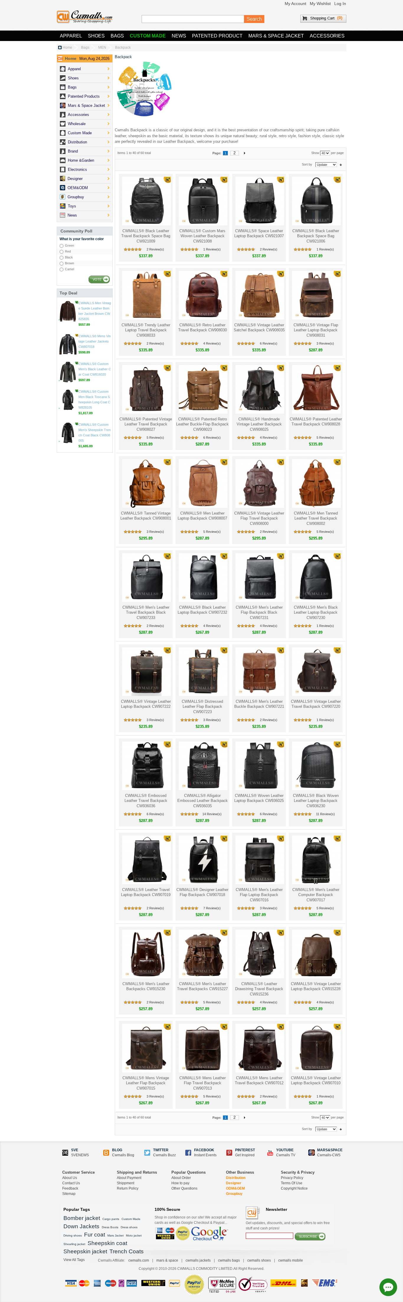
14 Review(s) (212, 814)
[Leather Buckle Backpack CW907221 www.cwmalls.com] (259, 671)
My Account (295, 3)
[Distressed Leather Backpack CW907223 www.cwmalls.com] (202, 671)
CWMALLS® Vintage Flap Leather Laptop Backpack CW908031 (316, 330)
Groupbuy (234, 1194)
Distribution (235, 1178)
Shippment (125, 1183)
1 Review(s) (212, 249)
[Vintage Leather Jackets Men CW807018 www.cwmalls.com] (68, 377)
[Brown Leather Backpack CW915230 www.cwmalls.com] (146, 954)
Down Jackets (81, 1226)
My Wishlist (320, 3)
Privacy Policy (292, 1178)
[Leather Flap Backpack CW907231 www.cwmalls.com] (259, 577)
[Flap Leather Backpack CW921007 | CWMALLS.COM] (259, 201)
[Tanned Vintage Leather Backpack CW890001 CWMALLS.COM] (146, 483)
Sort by (307, 164)
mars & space (167, 1260)
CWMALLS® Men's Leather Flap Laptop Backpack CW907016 (259, 894)
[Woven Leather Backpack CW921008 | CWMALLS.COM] (202, 201)
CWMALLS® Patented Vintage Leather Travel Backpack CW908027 (145, 424)
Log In (340, 3)
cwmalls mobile (290, 1260)
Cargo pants (110, 1219)
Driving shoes (72, 1235)
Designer (233, 1183)
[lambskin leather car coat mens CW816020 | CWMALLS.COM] (68, 405)
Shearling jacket (74, 1244)
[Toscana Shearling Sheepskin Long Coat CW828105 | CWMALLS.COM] (68, 432)
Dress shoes (129, 1227)
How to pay (180, 1183)
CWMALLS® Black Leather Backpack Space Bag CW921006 (315, 236)
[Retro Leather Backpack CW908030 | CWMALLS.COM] (202, 295)
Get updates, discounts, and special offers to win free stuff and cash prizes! (288, 1225)
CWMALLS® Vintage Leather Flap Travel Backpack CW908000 (259, 518)
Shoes (96, 35)
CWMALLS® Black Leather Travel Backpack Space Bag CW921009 (145, 236)
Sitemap (69, 1194)
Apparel (71, 35)
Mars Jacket (115, 1235)
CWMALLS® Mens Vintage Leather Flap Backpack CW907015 (145, 1083)
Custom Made (148, 35)
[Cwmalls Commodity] (85, 17)
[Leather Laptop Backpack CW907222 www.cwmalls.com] (146, 671)
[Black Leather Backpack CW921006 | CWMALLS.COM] (316, 201)
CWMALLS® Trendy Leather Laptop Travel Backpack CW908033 (146, 330)
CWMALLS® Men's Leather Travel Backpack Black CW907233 (145, 612)
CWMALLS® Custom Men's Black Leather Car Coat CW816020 (94, 402)
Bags (117, 35)
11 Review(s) (325, 814)
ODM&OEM (235, 1188)
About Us (69, 1178)
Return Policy (127, 1188)
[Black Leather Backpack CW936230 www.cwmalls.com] (316, 765)
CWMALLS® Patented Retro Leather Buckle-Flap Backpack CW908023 (202, 424)
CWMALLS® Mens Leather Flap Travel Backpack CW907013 (202, 1083)
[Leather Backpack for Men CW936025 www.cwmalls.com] (259, 765)
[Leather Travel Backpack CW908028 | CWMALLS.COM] (316, 389)
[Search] (254, 19)
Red (68, 251)
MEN (102, 47)
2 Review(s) (155, 249)
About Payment (129, 1178)
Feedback (70, 1188)
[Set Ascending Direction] (341, 164)
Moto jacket (134, 1235)
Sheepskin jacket (85, 1251)
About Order (181, 1178)
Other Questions (184, 1188)
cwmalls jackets (198, 1260)
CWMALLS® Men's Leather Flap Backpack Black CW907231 (259, 612)
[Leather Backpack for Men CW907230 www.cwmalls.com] (316, 577)
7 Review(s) (212, 908)
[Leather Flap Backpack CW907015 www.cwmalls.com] (146, 1048)
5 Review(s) (155, 437)
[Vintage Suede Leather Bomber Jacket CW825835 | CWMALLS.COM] (68, 344)
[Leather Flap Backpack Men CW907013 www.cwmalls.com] (202, 1048)
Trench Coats (126, 1251)
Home (67, 47)
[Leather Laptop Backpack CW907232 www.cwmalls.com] (202, 577)
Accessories (327, 35)
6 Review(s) (268, 343)
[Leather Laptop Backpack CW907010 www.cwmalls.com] (316, 1048)
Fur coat (94, 1234)
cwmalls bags (229, 1260)
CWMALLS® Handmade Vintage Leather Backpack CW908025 (259, 424)
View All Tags (74, 1260)
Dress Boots (110, 1227)
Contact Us (71, 1183)
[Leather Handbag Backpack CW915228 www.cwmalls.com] (316, 954)
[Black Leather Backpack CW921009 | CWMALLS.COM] (146, 201)
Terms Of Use (291, 1183)
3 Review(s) (325, 343)
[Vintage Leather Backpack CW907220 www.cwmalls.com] (316, 671)
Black (69, 257)
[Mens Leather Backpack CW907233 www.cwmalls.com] (146, 577)
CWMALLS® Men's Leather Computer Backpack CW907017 (315, 894)
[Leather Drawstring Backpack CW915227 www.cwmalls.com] (202, 954)
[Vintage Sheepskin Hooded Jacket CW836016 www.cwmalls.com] (68, 311)
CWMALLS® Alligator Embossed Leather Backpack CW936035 (202, 800)
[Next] (245, 153)
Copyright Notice (294, 1188)
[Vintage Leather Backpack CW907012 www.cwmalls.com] (259, 1048)
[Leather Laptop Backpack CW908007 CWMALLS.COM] (202, 483)
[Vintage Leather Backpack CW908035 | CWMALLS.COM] (259, 295)
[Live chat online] (388, 1287)
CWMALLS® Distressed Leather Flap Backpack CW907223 (202, 706)
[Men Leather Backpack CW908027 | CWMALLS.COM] (146, 389)
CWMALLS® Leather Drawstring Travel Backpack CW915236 (259, 989)
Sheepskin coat (107, 1243)
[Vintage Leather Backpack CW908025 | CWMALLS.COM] (259, 389)
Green (69, 245)
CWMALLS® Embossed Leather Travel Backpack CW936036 (145, 800)
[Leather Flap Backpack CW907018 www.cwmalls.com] (202, 860)
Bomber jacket (81, 1218)
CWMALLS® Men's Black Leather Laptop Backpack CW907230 (316, 612)
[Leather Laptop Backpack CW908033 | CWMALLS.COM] (146, 295)
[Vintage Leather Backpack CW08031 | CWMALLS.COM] (316, 295)
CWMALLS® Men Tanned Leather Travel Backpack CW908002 (316, 518)
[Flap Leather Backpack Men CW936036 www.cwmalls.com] (146, 765)
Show (315, 153)
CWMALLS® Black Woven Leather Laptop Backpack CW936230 (316, 800)
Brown (69, 263)
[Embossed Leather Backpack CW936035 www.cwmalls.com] (202, 765)
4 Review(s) (212, 343)
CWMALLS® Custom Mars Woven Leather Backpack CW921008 (202, 236)
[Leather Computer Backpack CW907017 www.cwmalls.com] (316, 860)
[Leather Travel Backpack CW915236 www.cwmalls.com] (259, 954)
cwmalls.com (138, 1260)
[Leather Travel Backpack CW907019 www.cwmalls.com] (146, 860)
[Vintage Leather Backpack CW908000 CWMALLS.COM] (259, 483)
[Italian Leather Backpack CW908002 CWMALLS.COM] (316, 483)
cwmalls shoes (259, 1260)
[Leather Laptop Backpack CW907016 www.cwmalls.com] (259, 860)
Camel (69, 269)
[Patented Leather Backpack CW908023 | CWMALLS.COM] (202, 389)
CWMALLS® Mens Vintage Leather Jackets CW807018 (94, 374)
